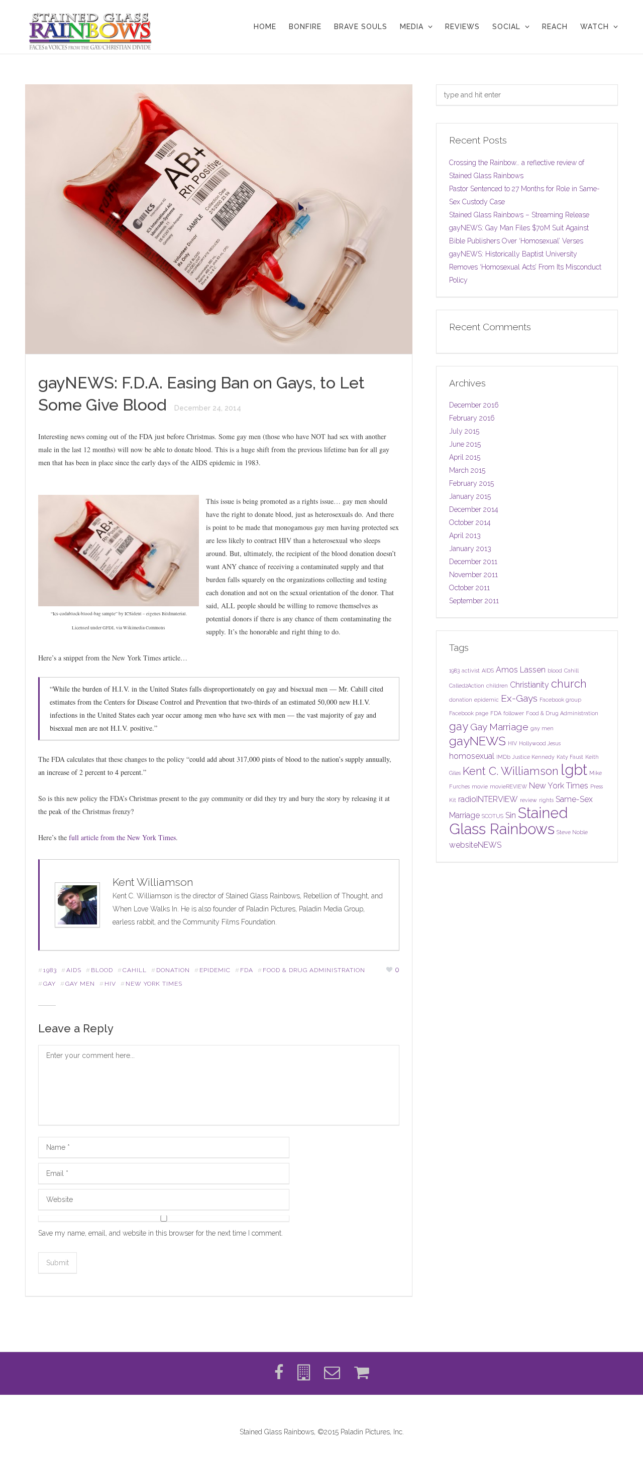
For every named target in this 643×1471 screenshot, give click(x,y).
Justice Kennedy (533, 757)
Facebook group (560, 700)
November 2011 (473, 575)
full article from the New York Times (122, 837)
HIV (110, 983)
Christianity (529, 685)
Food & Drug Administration (314, 970)
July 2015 (464, 431)
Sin (510, 815)
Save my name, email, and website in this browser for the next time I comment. (160, 1233)
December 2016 (474, 405)
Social (506, 27)
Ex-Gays (519, 698)
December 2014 (473, 509)
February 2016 (472, 418)
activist (471, 670)
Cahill (135, 970)
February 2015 (471, 483)
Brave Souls (360, 27)
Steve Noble (572, 832)
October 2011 (469, 588)
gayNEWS (477, 741)
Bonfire (305, 27)
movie (480, 786)
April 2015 (464, 457)
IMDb (503, 757)
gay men (80, 983)
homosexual (471, 756)
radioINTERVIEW (488, 799)
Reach (555, 27)
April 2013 (465, 535)
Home (265, 27)
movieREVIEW (508, 786)
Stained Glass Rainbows (508, 821)
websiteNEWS (475, 845)
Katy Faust (570, 757)
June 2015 (465, 444)
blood (102, 970)
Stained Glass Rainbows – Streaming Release (519, 215)
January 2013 (470, 549)
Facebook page (468, 713)
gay (49, 983)
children (497, 686)
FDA (246, 970)
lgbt (574, 769)
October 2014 (470, 522)
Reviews (462, 27)
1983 (50, 970)
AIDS (73, 970)
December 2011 (473, 562)
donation (173, 970)
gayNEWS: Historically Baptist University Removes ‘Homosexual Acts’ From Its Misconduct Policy (525, 267)
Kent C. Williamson (511, 770)
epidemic (215, 970)
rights (546, 800)
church (569, 683)
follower (513, 713)
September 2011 (474, 601)
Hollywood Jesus (540, 743)
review (528, 800)
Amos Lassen (521, 670)
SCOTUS (492, 816)
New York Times (154, 983)
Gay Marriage (499, 727)
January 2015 (470, 496)
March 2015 (467, 470)
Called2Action (466, 686)
